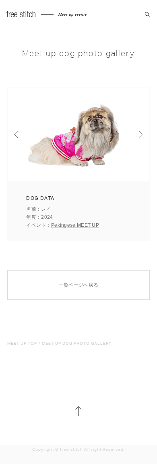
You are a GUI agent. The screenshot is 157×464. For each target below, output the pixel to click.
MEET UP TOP (22, 344)
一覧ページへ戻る (78, 285)
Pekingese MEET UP (75, 225)
